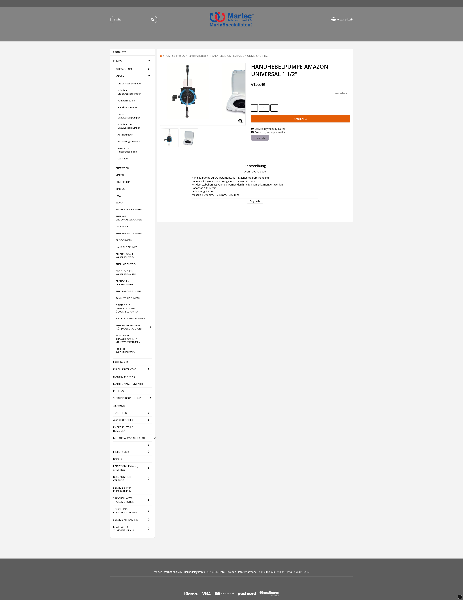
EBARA (119, 202)
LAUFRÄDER (120, 362)
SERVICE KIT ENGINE (125, 519)
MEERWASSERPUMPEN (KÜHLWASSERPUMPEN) (128, 327)
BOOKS (117, 459)
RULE (118, 195)
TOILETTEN (120, 412)
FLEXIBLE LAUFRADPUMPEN (130, 318)
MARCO (120, 175)
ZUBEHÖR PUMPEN (126, 264)
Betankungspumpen (129, 141)
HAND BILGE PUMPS (126, 247)
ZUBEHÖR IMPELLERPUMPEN (125, 350)
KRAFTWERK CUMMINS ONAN (123, 528)
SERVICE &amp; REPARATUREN (122, 489)
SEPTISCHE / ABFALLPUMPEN (124, 283)
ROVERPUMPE (123, 182)
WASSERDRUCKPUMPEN (129, 209)
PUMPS (117, 61)
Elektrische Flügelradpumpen (127, 150)
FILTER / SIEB (121, 451)
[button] (342, 19)
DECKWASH (122, 226)
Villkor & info (284, 572)
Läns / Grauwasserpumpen (129, 116)
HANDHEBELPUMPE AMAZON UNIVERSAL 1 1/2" (239, 55)
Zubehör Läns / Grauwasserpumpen (129, 126)
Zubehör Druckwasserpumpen (129, 92)
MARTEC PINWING (124, 376)
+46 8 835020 (267, 572)
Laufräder (123, 158)
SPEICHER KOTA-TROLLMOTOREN (123, 500)
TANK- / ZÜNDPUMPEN (128, 298)
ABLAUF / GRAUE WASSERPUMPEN (125, 255)
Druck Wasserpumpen (130, 83)
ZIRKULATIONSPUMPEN (128, 291)
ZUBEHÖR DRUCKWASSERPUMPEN (129, 218)
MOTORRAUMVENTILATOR (129, 438)
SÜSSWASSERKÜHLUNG (127, 398)
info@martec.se (247, 572)
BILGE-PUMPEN (124, 240)
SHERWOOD (122, 168)
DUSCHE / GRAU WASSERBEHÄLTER (126, 272)
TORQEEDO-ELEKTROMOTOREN (125, 510)
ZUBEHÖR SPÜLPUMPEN (129, 233)
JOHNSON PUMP (124, 68)
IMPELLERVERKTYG (124, 369)
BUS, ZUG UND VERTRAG (122, 478)
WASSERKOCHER (123, 420)
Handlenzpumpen (128, 107)
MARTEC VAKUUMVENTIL (128, 384)
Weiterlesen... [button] (342, 93)
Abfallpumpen (125, 134)
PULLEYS (118, 391)
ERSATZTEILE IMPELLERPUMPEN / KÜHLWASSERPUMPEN (128, 339)
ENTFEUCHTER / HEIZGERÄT (123, 429)
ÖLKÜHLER (119, 405)
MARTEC (120, 188)
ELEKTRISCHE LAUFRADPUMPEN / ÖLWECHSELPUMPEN (127, 308)
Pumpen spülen (126, 100)
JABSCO (120, 75)
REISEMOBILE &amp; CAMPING (125, 467)
